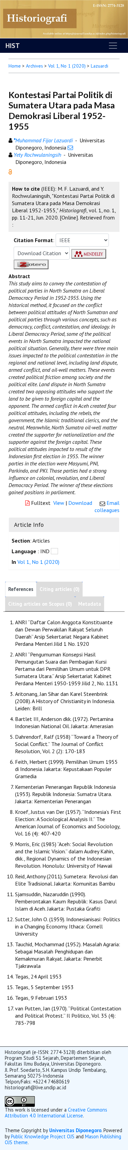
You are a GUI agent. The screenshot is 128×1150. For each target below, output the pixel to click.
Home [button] (15, 66)
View (58, 502)
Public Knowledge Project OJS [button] (42, 1136)
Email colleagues (107, 506)
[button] (10, 171)
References (20, 589)
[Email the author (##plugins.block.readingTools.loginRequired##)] (70, 147)
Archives (34, 66)
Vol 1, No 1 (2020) (67, 66)
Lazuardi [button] (99, 66)
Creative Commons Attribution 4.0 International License (56, 1112)
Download (80, 502)
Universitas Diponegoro (75, 1130)
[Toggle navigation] (113, 45)
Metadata (89, 604)
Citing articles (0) (60, 589)
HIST (12, 45)
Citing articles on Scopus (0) (40, 604)
